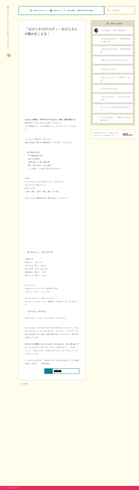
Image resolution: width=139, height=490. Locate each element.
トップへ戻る (24, 383)
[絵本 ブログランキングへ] (128, 134)
